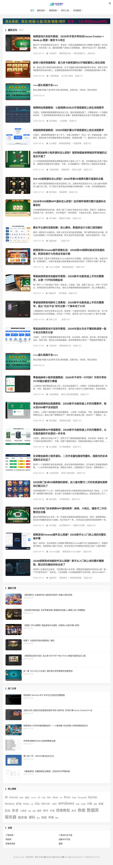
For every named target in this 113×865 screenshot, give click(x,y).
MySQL (93, 797)
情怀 (39, 811)
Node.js (9, 803)
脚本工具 (51, 319)
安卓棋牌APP (64, 525)
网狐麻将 (65, 169)
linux (67, 797)
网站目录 (48, 857)
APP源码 (51, 218)
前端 (101, 803)
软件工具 (65, 10)
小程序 (23, 810)
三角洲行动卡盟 (65, 835)
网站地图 (39, 857)
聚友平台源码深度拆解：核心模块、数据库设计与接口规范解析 (68, 227)
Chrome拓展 (53, 267)
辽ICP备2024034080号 (72, 857)
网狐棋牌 (77, 143)
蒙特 (56, 818)
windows (66, 803)
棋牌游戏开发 (65, 53)
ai (6, 797)
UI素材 (54, 804)
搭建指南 (53, 10)
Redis (26, 803)
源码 (32, 817)
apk (21, 797)
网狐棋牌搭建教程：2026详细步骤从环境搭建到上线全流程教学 (68, 130)
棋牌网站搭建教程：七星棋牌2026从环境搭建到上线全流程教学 (68, 107)
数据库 (93, 810)
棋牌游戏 (63, 578)
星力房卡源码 (67, 76)
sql (32, 804)
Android (13, 797)
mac (74, 797)
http (44, 797)
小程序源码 (52, 169)
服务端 (22, 817)
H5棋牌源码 (64, 499)
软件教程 (63, 293)
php (19, 803)
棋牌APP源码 (65, 218)
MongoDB (82, 797)
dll (39, 797)
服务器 (10, 817)
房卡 (45, 810)
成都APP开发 (64, 839)
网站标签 (57, 857)
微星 (34, 811)
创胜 (95, 804)
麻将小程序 (77, 169)
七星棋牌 (63, 121)
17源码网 (9, 835)
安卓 (15, 810)
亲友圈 (83, 804)
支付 (73, 810)
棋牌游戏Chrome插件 (71, 551)
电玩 (38, 818)
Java (55, 797)
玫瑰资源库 (56, 4)
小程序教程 (52, 76)
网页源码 (51, 192)
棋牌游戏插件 (68, 267)
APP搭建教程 (65, 447)
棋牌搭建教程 (65, 143)
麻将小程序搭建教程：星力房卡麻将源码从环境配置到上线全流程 (69, 62)
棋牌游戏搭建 (76, 578)
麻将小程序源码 (68, 473)
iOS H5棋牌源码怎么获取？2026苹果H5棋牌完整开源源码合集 (68, 178)
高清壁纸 (77, 10)
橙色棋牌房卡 (79, 53)
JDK (60, 798)
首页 (32, 10)
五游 (77, 804)
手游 (52, 810)
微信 (29, 811)
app (27, 797)
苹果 (51, 817)
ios (49, 797)
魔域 (61, 843)
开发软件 (51, 53)
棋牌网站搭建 (65, 420)
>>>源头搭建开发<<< (45, 85)
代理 (89, 803)
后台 (7, 810)
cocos (33, 797)
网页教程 (51, 121)
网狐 (44, 817)
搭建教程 (63, 810)
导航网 (8, 839)
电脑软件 (51, 293)
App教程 (51, 143)
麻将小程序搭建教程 (69, 394)
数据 (81, 810)
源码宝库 (41, 10)
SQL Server (42, 803)
